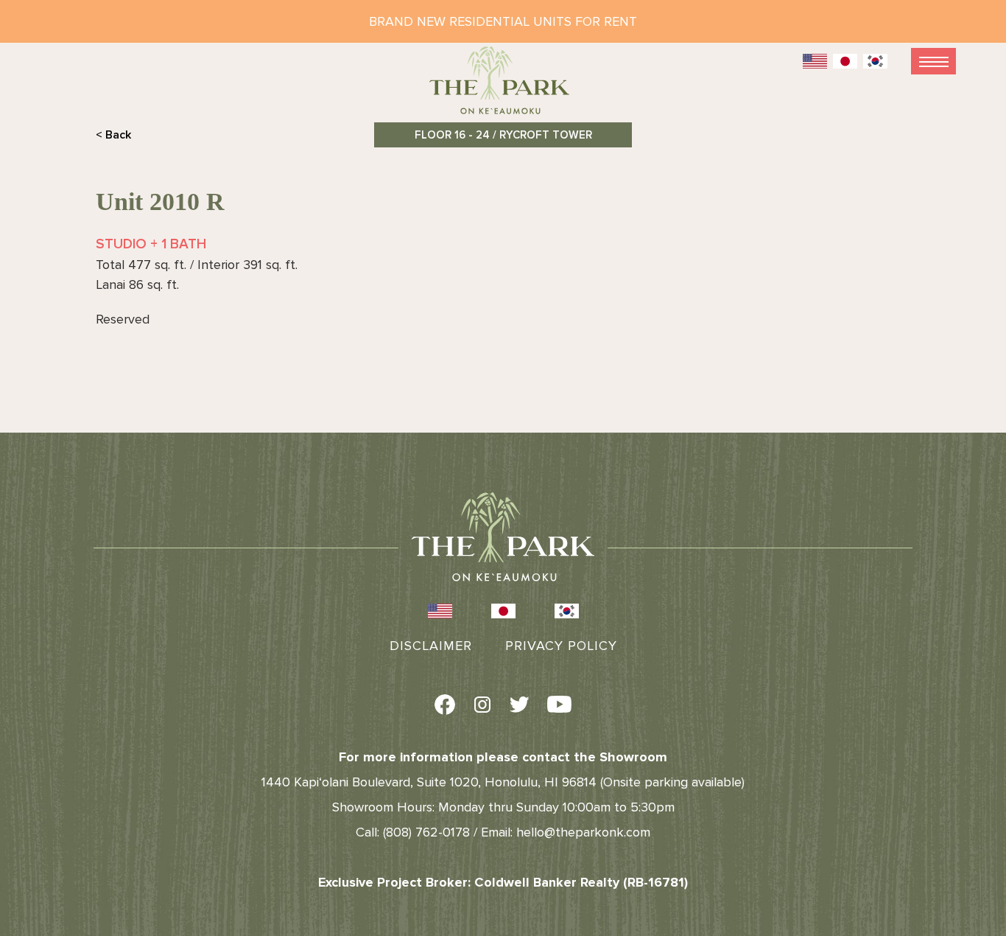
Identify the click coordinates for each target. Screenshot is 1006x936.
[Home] (503, 86)
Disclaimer (431, 646)
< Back (113, 135)
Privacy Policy (561, 646)
